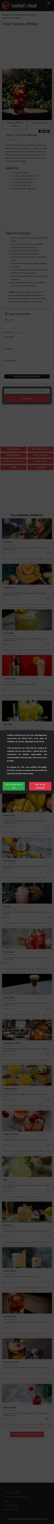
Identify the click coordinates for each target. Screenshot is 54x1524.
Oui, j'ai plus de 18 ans (13, 786)
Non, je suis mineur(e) (40, 786)
